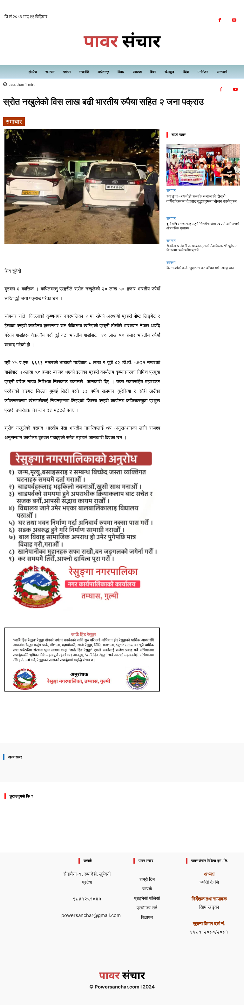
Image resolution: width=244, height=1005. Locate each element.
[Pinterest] (108, 725)
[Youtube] (234, 20)
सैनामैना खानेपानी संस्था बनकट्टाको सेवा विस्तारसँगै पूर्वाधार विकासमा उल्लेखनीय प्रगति (201, 248)
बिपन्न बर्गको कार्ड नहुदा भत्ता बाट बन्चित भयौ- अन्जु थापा (200, 268)
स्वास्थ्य (170, 262)
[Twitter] (93, 725)
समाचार (14, 121)
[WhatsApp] (123, 725)
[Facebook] (219, 20)
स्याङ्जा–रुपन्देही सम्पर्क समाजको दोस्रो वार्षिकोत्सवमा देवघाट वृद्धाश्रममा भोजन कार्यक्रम (201, 199)
